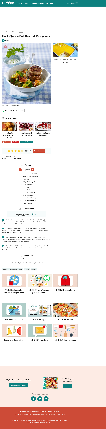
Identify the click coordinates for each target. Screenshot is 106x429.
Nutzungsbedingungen (33, 411)
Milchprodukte (15, 32)
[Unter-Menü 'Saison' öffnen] (28, 3)
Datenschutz (43, 411)
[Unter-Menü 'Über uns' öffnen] (52, 3)
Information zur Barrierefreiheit (23, 414)
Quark (21, 32)
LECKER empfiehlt (37, 3)
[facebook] (33, 398)
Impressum (23, 411)
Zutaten (8, 32)
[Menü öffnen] (77, 3)
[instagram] (46, 398)
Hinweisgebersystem (38, 414)
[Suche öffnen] (68, 3)
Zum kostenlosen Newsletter (19, 385)
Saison (26, 3)
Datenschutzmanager (53, 411)
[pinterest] (39, 398)
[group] (26, 130)
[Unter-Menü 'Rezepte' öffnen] (21, 3)
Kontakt (59, 414)
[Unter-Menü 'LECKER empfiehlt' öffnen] (43, 3)
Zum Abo (67, 386)
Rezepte (18, 3)
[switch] (34, 214)
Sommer (27, 269)
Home (3, 32)
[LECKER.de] (8, 3)
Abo (63, 414)
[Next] (49, 126)
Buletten (33, 269)
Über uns (49, 3)
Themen (53, 414)
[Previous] (3, 126)
